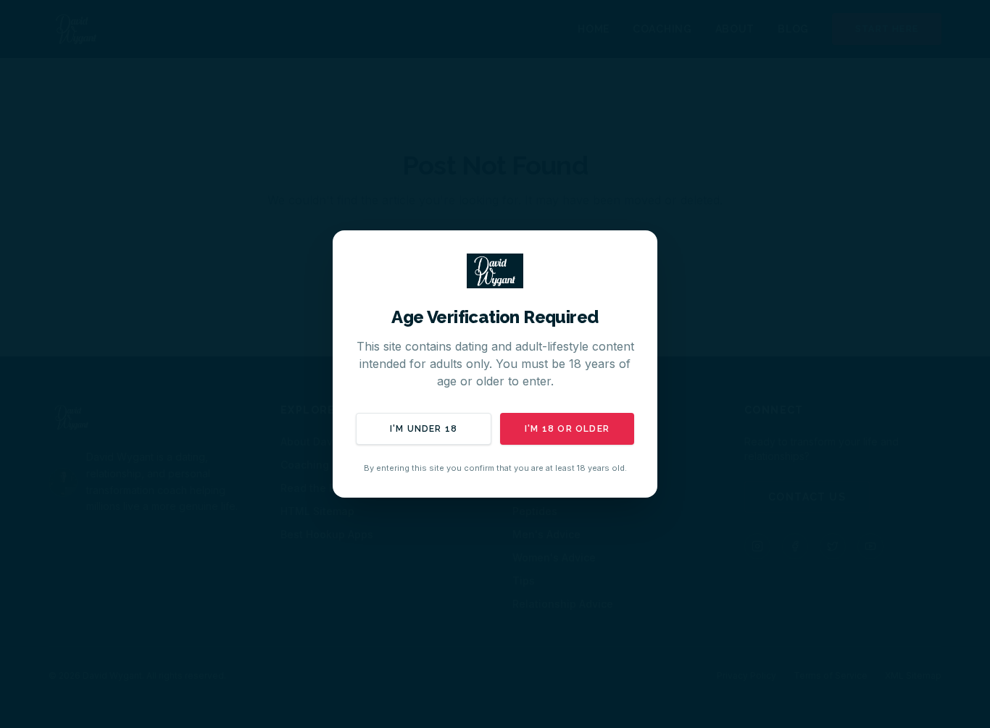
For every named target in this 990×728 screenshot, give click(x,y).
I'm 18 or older (567, 429)
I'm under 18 (423, 429)
